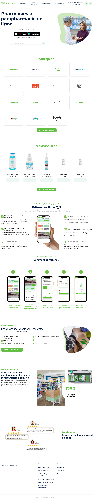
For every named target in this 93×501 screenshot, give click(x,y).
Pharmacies (22, 3)
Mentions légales (44, 471)
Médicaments (46, 3)
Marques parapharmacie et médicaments (75, 3)
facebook (60, 467)
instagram (60, 471)
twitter (59, 474)
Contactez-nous (43, 467)
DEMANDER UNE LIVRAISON (11, 349)
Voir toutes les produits (46, 189)
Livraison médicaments (46, 479)
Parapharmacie (59, 3)
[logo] (8, 3)
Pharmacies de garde (45, 482)
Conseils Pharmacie (33, 3)
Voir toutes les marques (46, 130)
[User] (90, 3)
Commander (13, 180)
